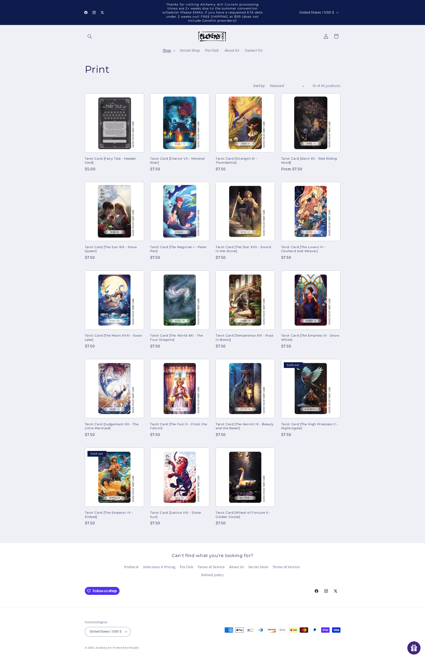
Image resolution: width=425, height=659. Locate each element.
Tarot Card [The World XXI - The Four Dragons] (176, 337)
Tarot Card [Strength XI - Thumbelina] (236, 161)
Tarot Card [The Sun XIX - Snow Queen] (111, 249)
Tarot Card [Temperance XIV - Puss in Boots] (245, 337)
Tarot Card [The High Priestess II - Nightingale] (309, 426)
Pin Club (186, 567)
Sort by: (259, 86)
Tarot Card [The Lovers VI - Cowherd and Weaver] (303, 249)
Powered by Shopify (126, 647)
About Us (236, 567)
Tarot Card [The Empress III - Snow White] (310, 337)
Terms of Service (211, 567)
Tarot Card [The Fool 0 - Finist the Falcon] (178, 426)
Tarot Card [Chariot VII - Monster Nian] (177, 161)
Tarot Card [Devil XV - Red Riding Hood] (309, 161)
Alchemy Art (103, 647)
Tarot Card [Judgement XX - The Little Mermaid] (112, 426)
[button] (90, 36)
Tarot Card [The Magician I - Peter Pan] (178, 249)
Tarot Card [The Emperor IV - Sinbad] (109, 515)
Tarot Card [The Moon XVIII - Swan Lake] (113, 337)
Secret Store (258, 567)
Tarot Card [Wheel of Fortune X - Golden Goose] (243, 515)
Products (131, 567)
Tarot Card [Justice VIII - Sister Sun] (175, 515)
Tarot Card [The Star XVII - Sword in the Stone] (243, 249)
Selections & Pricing (159, 567)
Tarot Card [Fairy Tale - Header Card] (110, 161)
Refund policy (212, 575)
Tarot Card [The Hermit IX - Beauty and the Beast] (245, 426)
